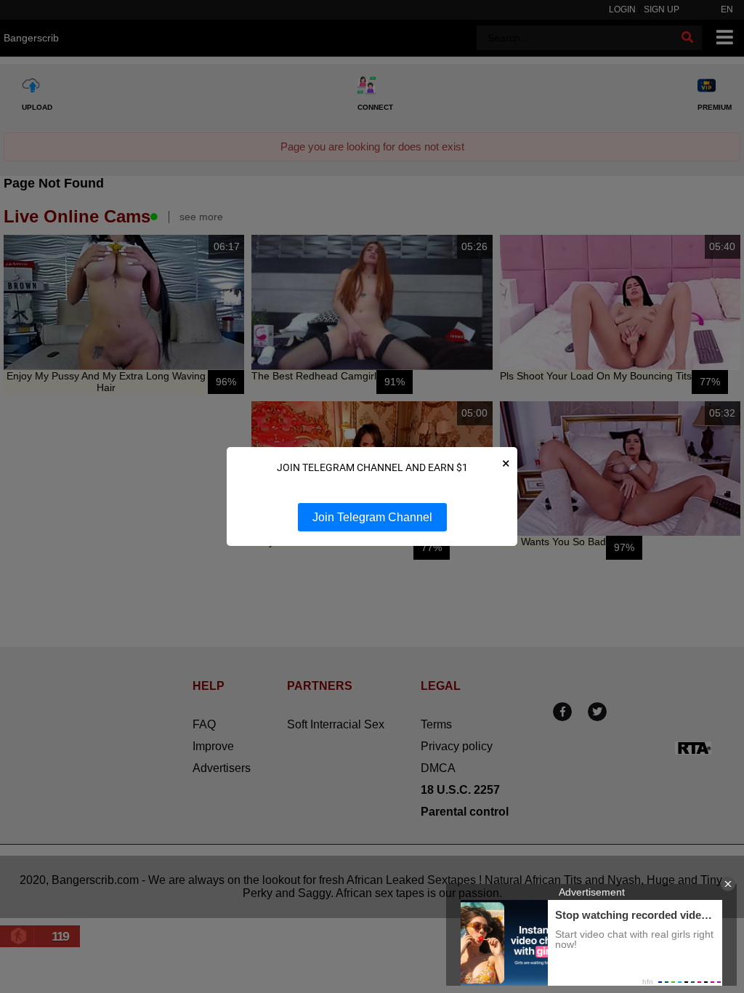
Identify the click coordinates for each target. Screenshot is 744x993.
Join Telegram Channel (372, 517)
